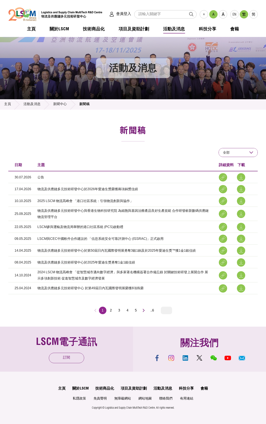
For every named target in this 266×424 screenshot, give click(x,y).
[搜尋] (191, 14)
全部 (226, 152)
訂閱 (66, 358)
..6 (152, 310)
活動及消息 (32, 104)
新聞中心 (60, 104)
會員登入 (123, 14)
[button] (242, 358)
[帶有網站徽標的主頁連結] (55, 14)
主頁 (7, 104)
